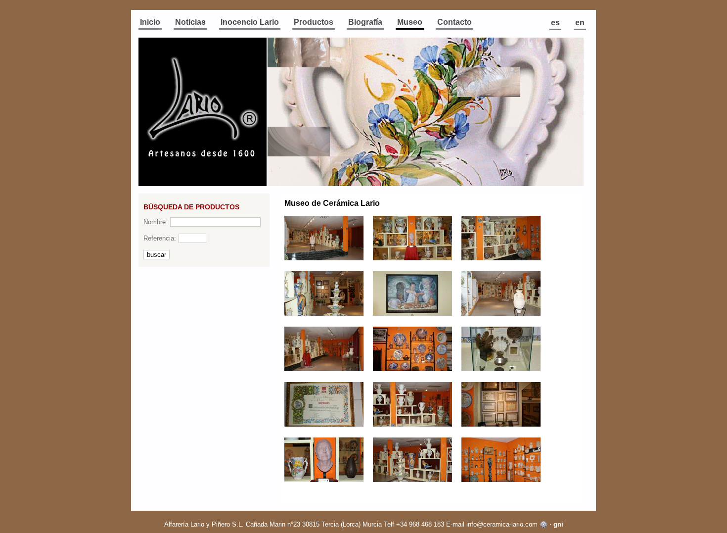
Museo (409, 22)
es (555, 22)
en (580, 22)
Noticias (190, 22)
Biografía (365, 22)
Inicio (150, 22)
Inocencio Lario (250, 22)
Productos (313, 22)
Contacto (454, 22)
